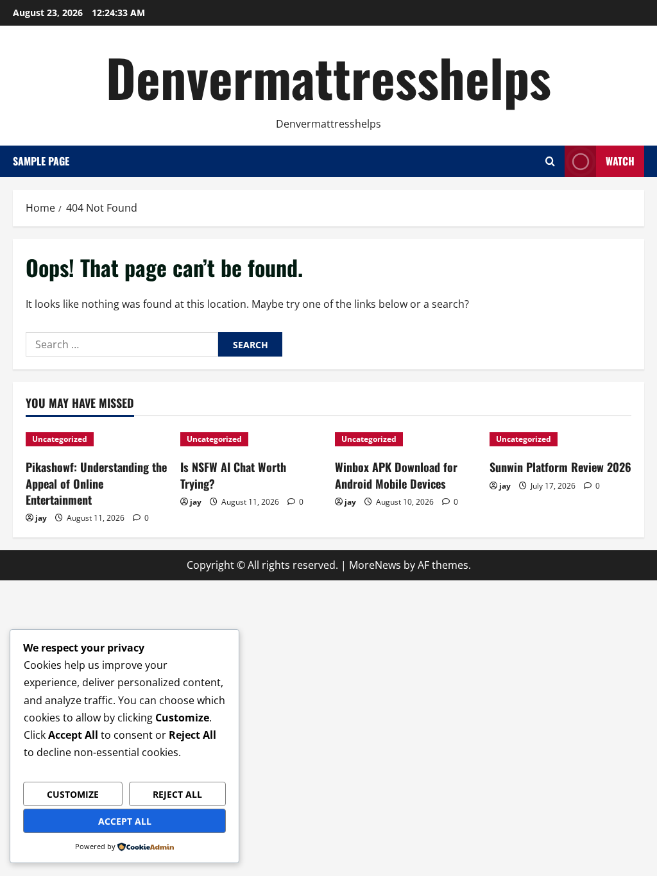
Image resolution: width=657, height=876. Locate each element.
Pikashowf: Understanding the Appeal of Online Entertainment (96, 483)
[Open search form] (550, 161)
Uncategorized (59, 439)
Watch (620, 161)
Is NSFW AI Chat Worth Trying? (233, 475)
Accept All (124, 821)
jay (41, 517)
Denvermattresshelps (328, 77)
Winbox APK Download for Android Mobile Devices (396, 475)
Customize (73, 794)
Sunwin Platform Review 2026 (560, 467)
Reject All (177, 794)
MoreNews (375, 565)
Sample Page (41, 161)
